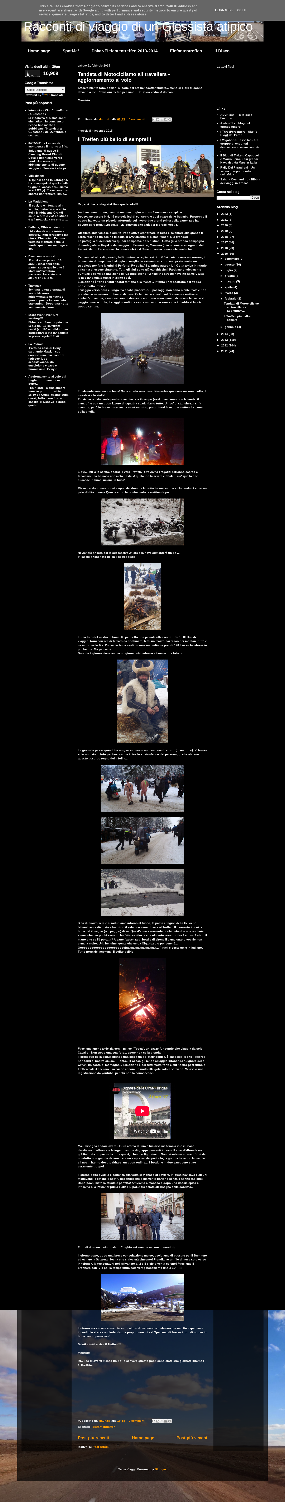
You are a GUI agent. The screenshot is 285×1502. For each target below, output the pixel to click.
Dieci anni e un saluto (43, 256)
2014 (225, 334)
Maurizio (104, 119)
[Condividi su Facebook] (166, 119)
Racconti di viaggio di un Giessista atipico (138, 26)
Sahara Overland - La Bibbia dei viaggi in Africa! (240, 181)
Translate (57, 95)
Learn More (224, 10)
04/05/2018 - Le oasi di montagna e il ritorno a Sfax (48, 144)
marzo (229, 293)
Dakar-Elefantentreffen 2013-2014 (125, 51)
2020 (225, 225)
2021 (225, 219)
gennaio (231, 327)
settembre (232, 258)
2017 (225, 242)
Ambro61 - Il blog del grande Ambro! (235, 124)
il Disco (222, 51)
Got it (242, 10)
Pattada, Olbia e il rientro (46, 227)
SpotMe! (71, 51)
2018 (225, 236)
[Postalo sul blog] (158, 119)
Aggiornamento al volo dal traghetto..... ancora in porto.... (47, 380)
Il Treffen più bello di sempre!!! (114, 139)
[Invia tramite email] (154, 119)
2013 (225, 339)
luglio (229, 270)
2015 (225, 253)
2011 (225, 351)
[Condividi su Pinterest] (170, 119)
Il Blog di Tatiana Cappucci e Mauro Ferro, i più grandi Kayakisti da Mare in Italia (239, 159)
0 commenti (137, 119)
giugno (230, 275)
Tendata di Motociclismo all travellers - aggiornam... (241, 307)
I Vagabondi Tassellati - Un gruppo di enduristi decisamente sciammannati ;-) (239, 145)
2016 (225, 248)
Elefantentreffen (186, 51)
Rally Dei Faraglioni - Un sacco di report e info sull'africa (237, 171)
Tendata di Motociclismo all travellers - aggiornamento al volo (124, 77)
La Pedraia (35, 344)
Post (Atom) (101, 1446)
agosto (230, 264)
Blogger (160, 1469)
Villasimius (36, 175)
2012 (225, 345)
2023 (225, 213)
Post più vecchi (192, 1437)
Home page (39, 51)
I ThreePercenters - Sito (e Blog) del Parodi (238, 133)
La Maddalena (38, 201)
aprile (229, 287)
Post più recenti (93, 1437)
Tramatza (34, 285)
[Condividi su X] (162, 119)
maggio (230, 281)
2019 (225, 231)
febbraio (231, 298)
